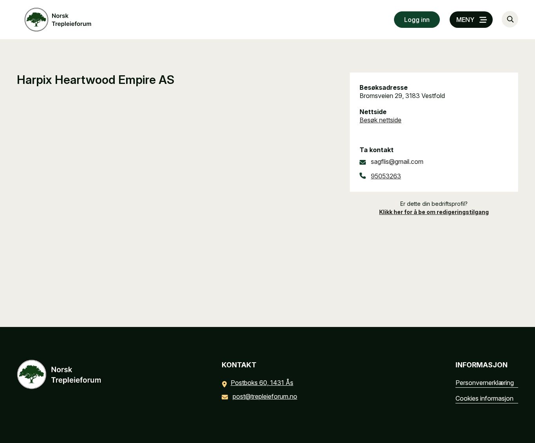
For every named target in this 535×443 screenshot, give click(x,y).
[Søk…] (510, 19)
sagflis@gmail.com (397, 161)
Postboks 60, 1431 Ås (262, 383)
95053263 (386, 176)
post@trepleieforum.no (265, 396)
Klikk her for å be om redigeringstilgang (434, 212)
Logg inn (417, 20)
